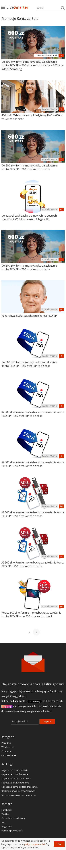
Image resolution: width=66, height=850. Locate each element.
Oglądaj (7, 706)
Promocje (6, 751)
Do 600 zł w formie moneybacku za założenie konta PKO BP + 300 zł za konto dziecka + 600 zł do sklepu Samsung (32, 65)
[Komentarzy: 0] (61, 159)
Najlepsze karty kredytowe (15, 778)
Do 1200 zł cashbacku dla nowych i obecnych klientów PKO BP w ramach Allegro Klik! (29, 217)
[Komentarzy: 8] (61, 109)
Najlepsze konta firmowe (14, 774)
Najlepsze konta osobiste (14, 770)
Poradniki (6, 742)
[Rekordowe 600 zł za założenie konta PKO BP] (33, 296)
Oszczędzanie (8, 755)
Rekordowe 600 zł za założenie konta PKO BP (29, 315)
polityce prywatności (34, 844)
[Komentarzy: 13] (61, 209)
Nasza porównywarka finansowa (18, 795)
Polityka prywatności (12, 830)
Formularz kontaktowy (13, 818)
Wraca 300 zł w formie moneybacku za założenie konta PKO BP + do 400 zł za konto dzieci (31, 614)
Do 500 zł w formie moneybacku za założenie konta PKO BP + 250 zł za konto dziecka (29, 364)
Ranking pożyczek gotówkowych (18, 790)
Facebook (6, 809)
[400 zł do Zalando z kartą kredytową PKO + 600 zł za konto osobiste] (33, 96)
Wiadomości (7, 747)
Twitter (5, 814)
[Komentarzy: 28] (61, 556)
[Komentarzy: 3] (61, 456)
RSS (3, 822)
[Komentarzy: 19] (61, 606)
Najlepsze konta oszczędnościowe (19, 786)
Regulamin (6, 826)
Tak (59, 844)
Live (17, 7)
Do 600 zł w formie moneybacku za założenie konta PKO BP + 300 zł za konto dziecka (29, 167)
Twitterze (52, 701)
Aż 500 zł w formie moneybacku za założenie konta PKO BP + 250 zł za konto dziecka (32, 414)
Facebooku (19, 701)
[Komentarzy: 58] (61, 309)
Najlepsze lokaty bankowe (15, 782)
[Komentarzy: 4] (61, 55)
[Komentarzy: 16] (61, 506)
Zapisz (47, 721)
